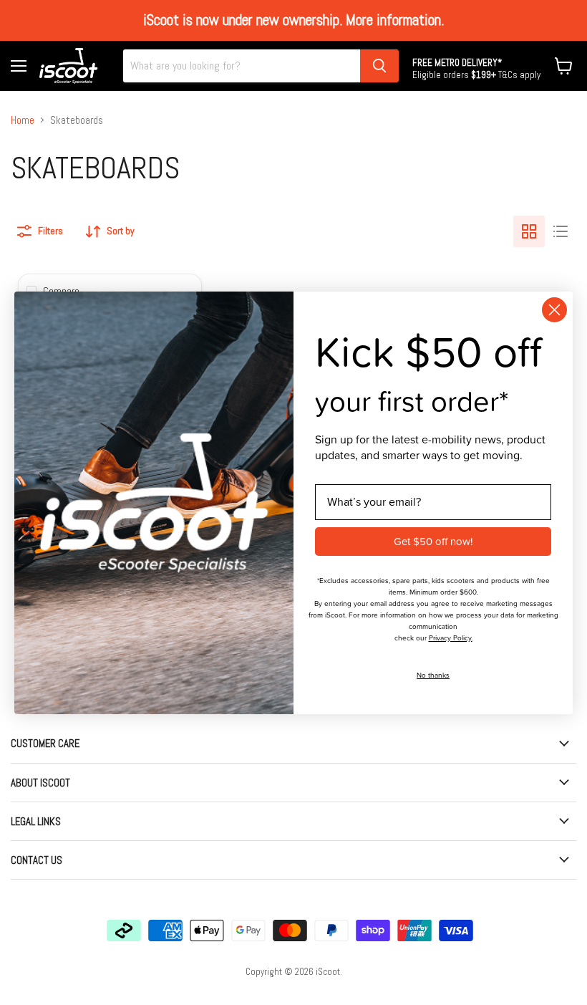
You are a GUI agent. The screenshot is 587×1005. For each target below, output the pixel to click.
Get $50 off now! (433, 541)
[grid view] (529, 231)
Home (22, 120)
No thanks (433, 675)
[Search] (379, 65)
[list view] (560, 231)
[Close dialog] (554, 309)
